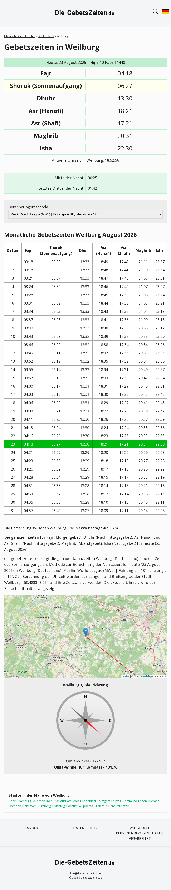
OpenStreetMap (143, 676)
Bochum (72, 806)
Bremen (153, 801)
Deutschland (46, 36)
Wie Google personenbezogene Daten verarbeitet (139, 833)
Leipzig (116, 801)
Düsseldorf (88, 801)
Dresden (15, 806)
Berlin (13, 801)
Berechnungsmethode (28, 206)
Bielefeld (101, 806)
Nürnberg (44, 806)
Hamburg (24, 801)
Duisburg (58, 806)
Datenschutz (85, 828)
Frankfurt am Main (66, 801)
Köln (49, 801)
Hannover (29, 806)
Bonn (112, 806)
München (38, 801)
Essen (142, 801)
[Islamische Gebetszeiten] (85, 13)
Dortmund (129, 801)
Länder (31, 828)
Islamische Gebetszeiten (19, 36)
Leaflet (126, 676)
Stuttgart (103, 801)
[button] (85, 632)
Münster (123, 806)
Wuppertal (86, 806)
